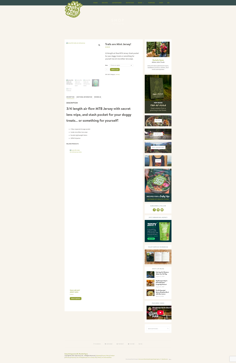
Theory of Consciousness (104, 357)
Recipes (105, 3)
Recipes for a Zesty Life (90, 357)
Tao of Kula (79, 357)
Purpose (151, 3)
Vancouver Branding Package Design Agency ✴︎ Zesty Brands (153, 359)
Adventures (117, 3)
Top (170, 359)
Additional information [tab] (84, 97)
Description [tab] (70, 97)
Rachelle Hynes (158, 60)
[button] (99, 45)
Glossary (67, 357)
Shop (161, 3)
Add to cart (114, 69)
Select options (75, 298)
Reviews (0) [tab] (97, 97)
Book (140, 3)
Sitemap (98, 356)
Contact (112, 356)
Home (95, 3)
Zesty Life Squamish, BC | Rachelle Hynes (76, 354)
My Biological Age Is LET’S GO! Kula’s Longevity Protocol (161, 282)
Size (106, 65)
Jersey (118, 74)
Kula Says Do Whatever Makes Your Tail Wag (162, 273)
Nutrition (130, 3)
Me (168, 3)
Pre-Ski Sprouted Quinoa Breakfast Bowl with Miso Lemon (162, 292)
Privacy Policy (105, 356)
